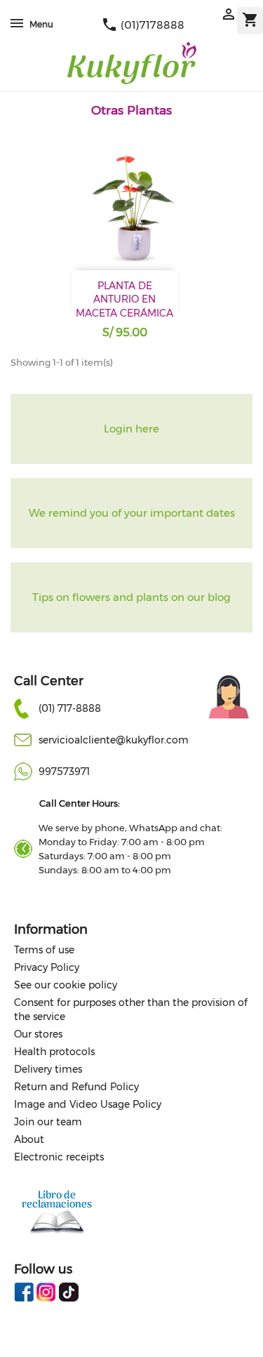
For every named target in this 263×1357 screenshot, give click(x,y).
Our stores (38, 1034)
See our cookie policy (65, 985)
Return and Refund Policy (76, 1086)
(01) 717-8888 (70, 708)
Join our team (48, 1122)
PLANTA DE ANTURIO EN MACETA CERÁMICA (124, 299)
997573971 (64, 771)
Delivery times (48, 1069)
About (29, 1139)
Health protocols (54, 1051)
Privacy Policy (46, 967)
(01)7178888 (142, 25)
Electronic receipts (59, 1157)
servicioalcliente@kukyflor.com (114, 740)
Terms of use (44, 950)
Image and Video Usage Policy (87, 1104)
